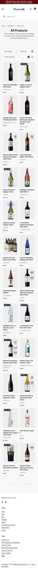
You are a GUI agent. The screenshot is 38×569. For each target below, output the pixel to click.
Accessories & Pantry (9, 525)
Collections (11, 26)
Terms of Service (7, 550)
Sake (3, 514)
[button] (34, 9)
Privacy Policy (6, 553)
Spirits (4, 522)
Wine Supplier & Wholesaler (11, 542)
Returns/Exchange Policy (10, 548)
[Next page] (28, 483)
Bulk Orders (5, 527)
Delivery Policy (6, 545)
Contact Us (5, 540)
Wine (3, 511)
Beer (3, 517)
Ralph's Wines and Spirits (22, 564)
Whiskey (4, 519)
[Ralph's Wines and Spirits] (19, 9)
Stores (4, 530)
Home (3, 26)
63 (25, 484)
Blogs (3, 556)
